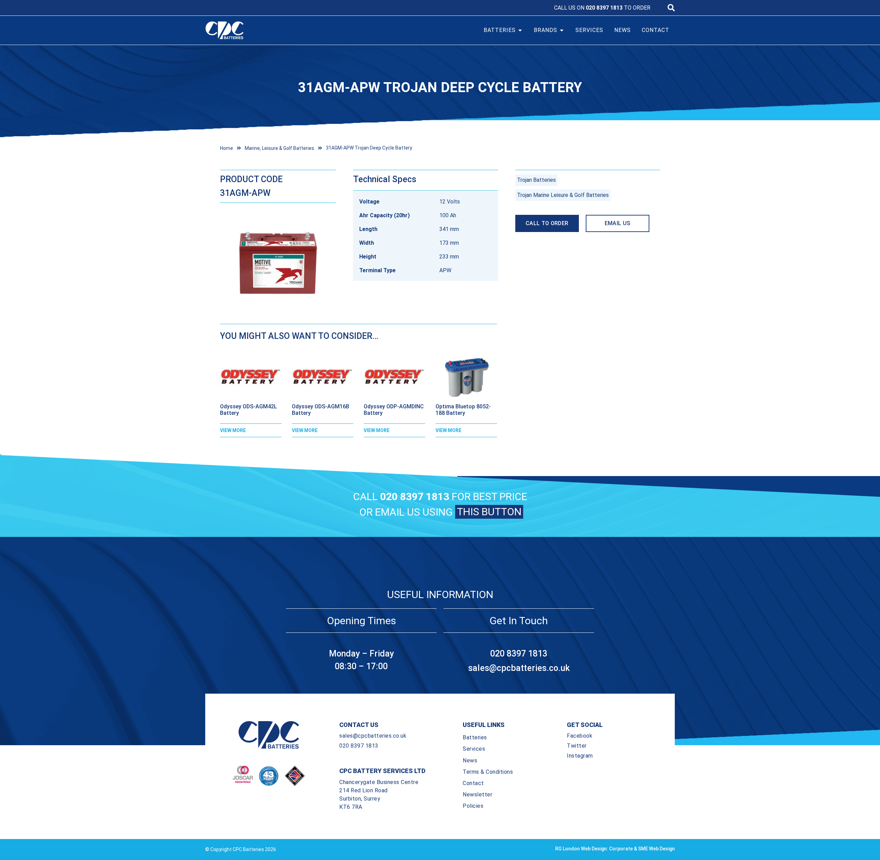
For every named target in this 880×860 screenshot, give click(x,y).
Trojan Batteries (536, 180)
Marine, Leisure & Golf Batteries (279, 148)
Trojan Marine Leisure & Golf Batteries (563, 195)
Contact (473, 783)
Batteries (475, 737)
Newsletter (477, 794)
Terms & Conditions (488, 772)
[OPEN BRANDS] (561, 30)
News (470, 760)
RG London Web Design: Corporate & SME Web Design (615, 848)
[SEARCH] (671, 7)
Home (226, 148)
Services (474, 749)
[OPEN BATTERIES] (520, 30)
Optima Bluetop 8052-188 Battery (463, 409)
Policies (473, 806)
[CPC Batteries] (264, 30)
